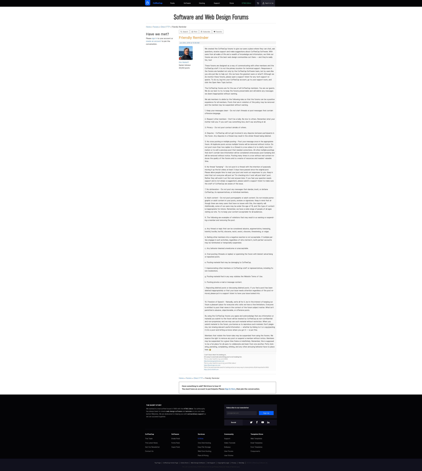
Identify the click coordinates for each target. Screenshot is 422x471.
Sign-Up (266, 413)
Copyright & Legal (223, 463)
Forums (156, 27)
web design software (174, 411)
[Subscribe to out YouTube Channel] (262, 422)
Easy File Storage (204, 447)
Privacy (233, 463)
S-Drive (200, 438)
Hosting (202, 3)
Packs (172, 3)
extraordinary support (195, 414)
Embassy (227, 447)
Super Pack (175, 447)
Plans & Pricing (203, 455)
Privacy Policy (218, 467)
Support (217, 3)
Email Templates (256, 443)
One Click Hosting (204, 443)
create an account (153, 41)
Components (255, 451)
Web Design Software (198, 463)
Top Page (158, 463)
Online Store (184, 463)
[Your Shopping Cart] (258, 3)
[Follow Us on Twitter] (251, 422)
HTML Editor (246, 3)
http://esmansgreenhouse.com (214, 361)
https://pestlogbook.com (212, 365)
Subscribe (206, 32)
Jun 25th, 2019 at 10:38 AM (189, 43)
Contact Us (149, 451)
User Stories (228, 455)
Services (201, 434)
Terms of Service (231, 467)
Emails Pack (175, 438)
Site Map (241, 463)
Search (185, 32)
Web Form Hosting (204, 451)
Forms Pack (175, 443)
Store (232, 3)
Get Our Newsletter (152, 447)
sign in (154, 38)
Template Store (257, 434)
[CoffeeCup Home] (157, 3)
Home (148, 27)
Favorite (218, 32)
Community (229, 434)
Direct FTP (165, 27)
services (189, 411)
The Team (149, 438)
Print (195, 32)
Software (187, 3)
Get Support (211, 463)
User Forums (228, 451)
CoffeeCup (149, 434)
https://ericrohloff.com (211, 369)
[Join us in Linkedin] (268, 422)
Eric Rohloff (184, 62)
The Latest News (151, 443)
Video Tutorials (229, 443)
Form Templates (256, 447)
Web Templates (256, 438)
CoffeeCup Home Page (170, 463)
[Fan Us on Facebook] (257, 422)
